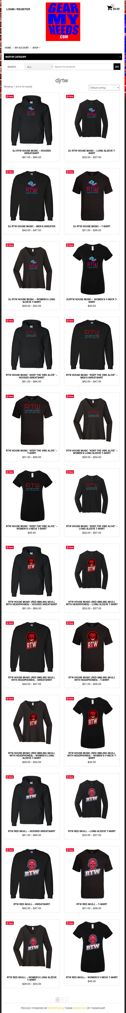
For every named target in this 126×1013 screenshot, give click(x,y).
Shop (35, 47)
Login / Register (18, 9)
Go (117, 66)
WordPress (55, 1008)
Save (11, 96)
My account (22, 47)
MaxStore (80, 1008)
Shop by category (15, 56)
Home (8, 47)
